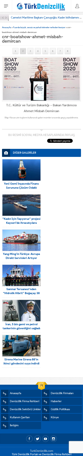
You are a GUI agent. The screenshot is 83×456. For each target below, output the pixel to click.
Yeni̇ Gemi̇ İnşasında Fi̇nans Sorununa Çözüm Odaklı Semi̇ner (21, 187)
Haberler (56, 401)
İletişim (14, 425)
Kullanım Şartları (20, 417)
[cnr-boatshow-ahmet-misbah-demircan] (41, 78)
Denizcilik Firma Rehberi (24, 401)
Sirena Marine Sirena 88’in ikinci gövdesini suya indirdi (21, 361)
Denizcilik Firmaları (62, 393)
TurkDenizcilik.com (41, 451)
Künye (55, 417)
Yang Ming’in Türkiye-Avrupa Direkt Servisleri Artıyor (21, 256)
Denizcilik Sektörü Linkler (25, 409)
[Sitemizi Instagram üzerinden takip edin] (54, 439)
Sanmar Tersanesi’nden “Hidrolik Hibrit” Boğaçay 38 (21, 291)
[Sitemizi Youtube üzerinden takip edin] (46, 439)
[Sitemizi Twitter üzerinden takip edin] (37, 439)
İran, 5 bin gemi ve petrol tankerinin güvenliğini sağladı (21, 326)
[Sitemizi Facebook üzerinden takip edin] (29, 439)
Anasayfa (6, 27)
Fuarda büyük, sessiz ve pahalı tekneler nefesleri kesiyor (39, 27)
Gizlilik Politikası (60, 409)
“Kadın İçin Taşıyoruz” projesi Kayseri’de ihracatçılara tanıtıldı (21, 223)
